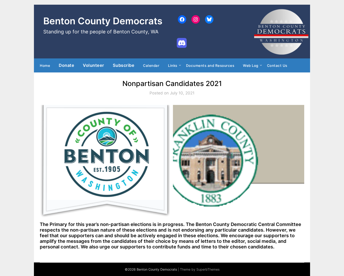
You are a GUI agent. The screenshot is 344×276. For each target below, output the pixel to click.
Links (172, 65)
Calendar (151, 65)
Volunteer (93, 65)
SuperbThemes (208, 269)
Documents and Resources (210, 65)
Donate (66, 65)
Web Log (250, 65)
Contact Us (277, 65)
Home (45, 65)
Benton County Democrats (102, 21)
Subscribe (124, 65)
